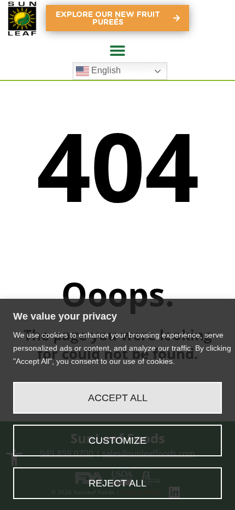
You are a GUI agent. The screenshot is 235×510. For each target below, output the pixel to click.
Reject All (117, 483)
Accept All (118, 397)
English (105, 70)
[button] (117, 50)
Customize (117, 440)
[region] (117, 404)
